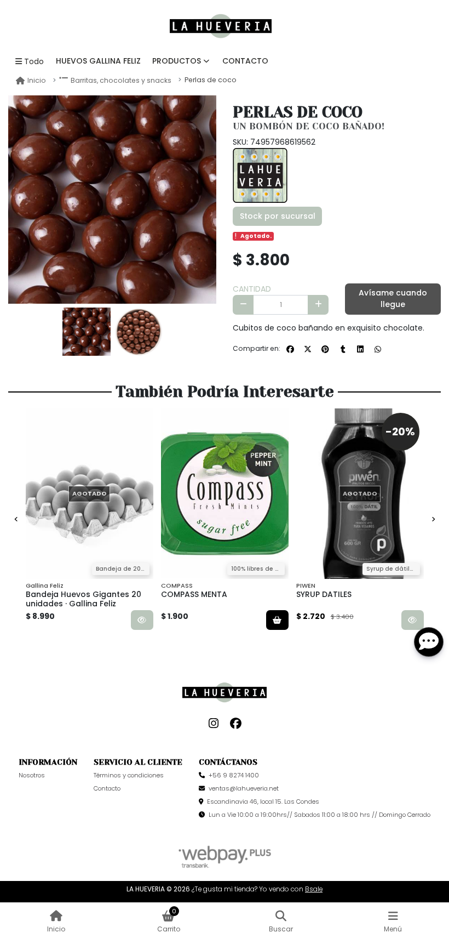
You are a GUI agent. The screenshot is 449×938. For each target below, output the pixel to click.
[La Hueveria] (260, 174)
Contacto (245, 60)
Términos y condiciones (129, 775)
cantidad (252, 288)
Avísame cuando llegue (393, 298)
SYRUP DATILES (324, 594)
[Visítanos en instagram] (214, 723)
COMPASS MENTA (194, 594)
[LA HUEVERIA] (221, 26)
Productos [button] (176, 60)
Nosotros (32, 775)
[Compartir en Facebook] (290, 349)
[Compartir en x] (307, 349)
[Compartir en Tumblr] (342, 349)
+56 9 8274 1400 (234, 775)
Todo (34, 61)
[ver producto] (142, 620)
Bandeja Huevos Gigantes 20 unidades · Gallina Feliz (83, 599)
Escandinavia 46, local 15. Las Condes (263, 801)
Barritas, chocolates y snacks (121, 80)
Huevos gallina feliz (98, 60)
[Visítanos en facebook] (236, 723)
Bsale (314, 889)
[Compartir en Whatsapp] (377, 349)
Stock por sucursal (277, 216)
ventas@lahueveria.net (244, 788)
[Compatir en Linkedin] (360, 349)
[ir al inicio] (224, 692)
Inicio (36, 80)
